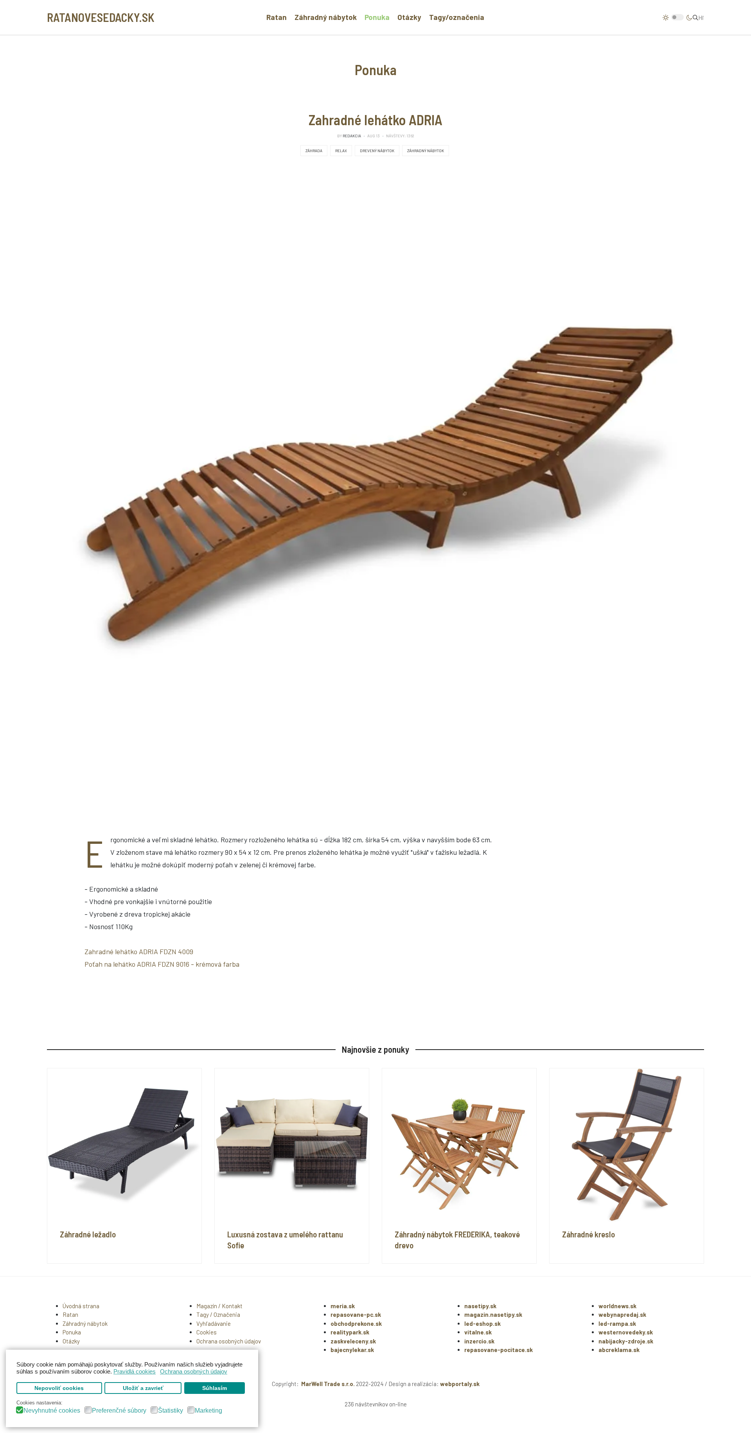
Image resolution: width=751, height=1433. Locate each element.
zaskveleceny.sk (353, 1341)
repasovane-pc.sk (356, 1314)
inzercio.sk (479, 1341)
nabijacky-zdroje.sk (625, 1341)
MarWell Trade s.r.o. (328, 1383)
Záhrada (313, 150)
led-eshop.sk (482, 1323)
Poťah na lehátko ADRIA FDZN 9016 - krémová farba (161, 964)
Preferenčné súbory (119, 1410)
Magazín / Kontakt (219, 1305)
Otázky (409, 17)
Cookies (206, 1332)
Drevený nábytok (377, 150)
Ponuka (377, 17)
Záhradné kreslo (588, 1234)
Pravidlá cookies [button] (134, 1371)
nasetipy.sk (480, 1305)
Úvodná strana (81, 1305)
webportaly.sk (460, 1383)
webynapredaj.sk (622, 1314)
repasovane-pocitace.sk (498, 1349)
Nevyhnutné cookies (51, 1410)
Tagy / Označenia (218, 1314)
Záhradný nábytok (326, 17)
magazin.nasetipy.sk (493, 1314)
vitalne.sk (478, 1332)
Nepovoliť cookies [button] (59, 1388)
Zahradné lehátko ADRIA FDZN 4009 (138, 951)
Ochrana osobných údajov (228, 1341)
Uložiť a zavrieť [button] (143, 1388)
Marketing (208, 1410)
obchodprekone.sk (356, 1323)
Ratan (276, 17)
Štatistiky (170, 1410)
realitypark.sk (350, 1332)
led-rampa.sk (617, 1323)
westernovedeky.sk (625, 1332)
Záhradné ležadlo (88, 1234)
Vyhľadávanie (213, 1323)
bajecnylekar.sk (352, 1349)
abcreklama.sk (619, 1349)
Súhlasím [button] (214, 1388)
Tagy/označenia (456, 17)
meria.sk (343, 1305)
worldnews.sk (617, 1305)
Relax (341, 150)
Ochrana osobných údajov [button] (193, 1371)
